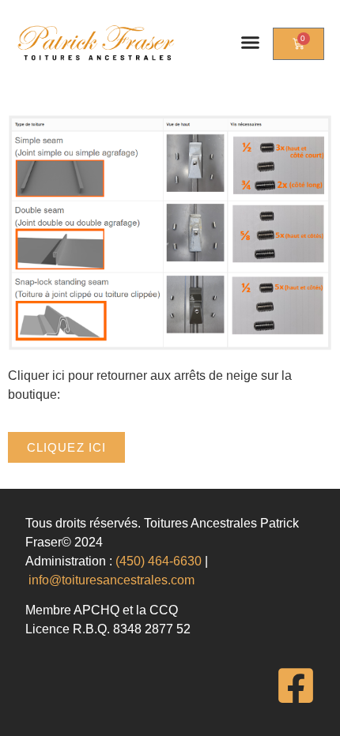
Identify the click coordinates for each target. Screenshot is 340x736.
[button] (251, 43)
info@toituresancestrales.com (111, 580)
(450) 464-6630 (158, 561)
